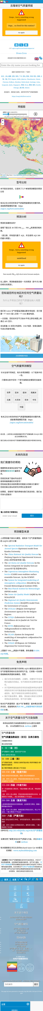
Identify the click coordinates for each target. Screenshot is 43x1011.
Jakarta (23, 79)
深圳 (16, 76)
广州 (20, 76)
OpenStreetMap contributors (21, 175)
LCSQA (11, 617)
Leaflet (4, 175)
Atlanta (27, 88)
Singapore (16, 85)
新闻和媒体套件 (21, 919)
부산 (9, 79)
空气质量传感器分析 (21, 933)
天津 (31, 76)
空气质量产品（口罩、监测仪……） (21, 948)
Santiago (33, 82)
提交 (36, 984)
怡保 (22, 85)
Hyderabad (25, 82)
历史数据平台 (21, 953)
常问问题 (21, 937)
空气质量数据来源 (21, 942)
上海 (6, 76)
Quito (10, 85)
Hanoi (38, 79)
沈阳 (13, 76)
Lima (38, 82)
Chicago (16, 88)
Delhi (18, 79)
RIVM (10, 626)
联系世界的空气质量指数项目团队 (21, 917)
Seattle (38, 85)
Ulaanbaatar (31, 79)
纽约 (33, 85)
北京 (2, 76)
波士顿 (22, 88)
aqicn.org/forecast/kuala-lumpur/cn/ (23, 48)
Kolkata (11, 82)
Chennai (5, 82)
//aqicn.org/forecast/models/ (12, 208)
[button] (21, 146)
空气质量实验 (21, 931)
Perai (26, 85)
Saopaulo (5, 85)
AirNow (28, 726)
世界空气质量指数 (28, 867)
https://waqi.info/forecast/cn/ (21, 96)
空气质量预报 (21, 946)
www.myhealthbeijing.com (25, 850)
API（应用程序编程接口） (21, 951)
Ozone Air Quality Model (18, 594)
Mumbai (18, 82)
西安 (27, 76)
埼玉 (34, 76)
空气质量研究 (21, 924)
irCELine (12, 608)
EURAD (11, 643)
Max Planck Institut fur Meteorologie (24, 588)
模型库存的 (10, 471)
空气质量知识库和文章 (21, 929)
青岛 (24, 76)
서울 (6, 79)
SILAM (11, 634)
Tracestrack (3, 177)
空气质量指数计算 (21, 944)
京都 (38, 76)
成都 (9, 76)
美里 (30, 85)
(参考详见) (21, 783)
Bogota (14, 79)
